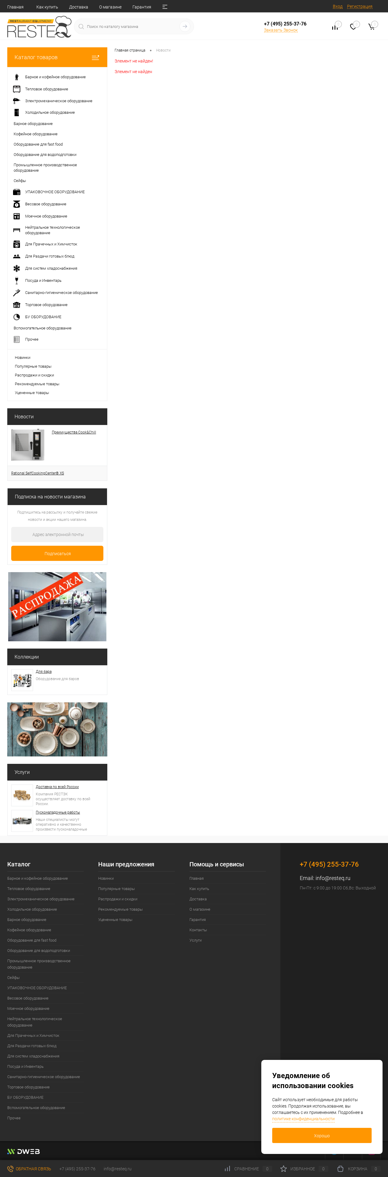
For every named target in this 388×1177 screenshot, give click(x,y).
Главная (15, 7)
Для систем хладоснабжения (33, 1056)
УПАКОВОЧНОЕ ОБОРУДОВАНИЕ (37, 988)
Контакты (198, 930)
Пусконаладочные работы (58, 812)
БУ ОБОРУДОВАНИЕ (25, 1097)
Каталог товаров (36, 57)
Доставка (78, 7)
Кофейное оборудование (29, 930)
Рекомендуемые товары (37, 384)
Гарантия (141, 7)
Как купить (47, 7)
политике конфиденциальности (303, 1118)
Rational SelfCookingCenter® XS (37, 473)
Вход (338, 6)
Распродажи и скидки (34, 375)
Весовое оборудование (27, 998)
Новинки (22, 357)
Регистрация (360, 6)
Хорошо (322, 1135)
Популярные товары (33, 366)
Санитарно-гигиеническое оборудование (43, 1076)
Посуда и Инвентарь (25, 1066)
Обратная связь (33, 1168)
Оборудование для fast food (31, 940)
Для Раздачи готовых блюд (31, 1046)
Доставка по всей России (57, 787)
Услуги (22, 772)
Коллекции (27, 657)
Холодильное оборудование (32, 909)
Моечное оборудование (28, 1008)
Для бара (44, 671)
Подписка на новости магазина (50, 497)
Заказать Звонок (281, 30)
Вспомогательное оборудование (36, 1107)
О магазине (110, 7)
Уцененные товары (32, 392)
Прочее (14, 1118)
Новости (24, 417)
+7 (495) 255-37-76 (285, 24)
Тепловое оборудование (28, 888)
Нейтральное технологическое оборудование (34, 1022)
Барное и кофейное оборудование (37, 878)
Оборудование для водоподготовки (38, 950)
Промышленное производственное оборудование (39, 964)
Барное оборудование (26, 919)
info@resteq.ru (333, 878)
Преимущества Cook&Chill (74, 432)
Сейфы (13, 977)
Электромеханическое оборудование (41, 899)
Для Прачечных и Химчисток (33, 1035)
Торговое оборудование (28, 1087)
